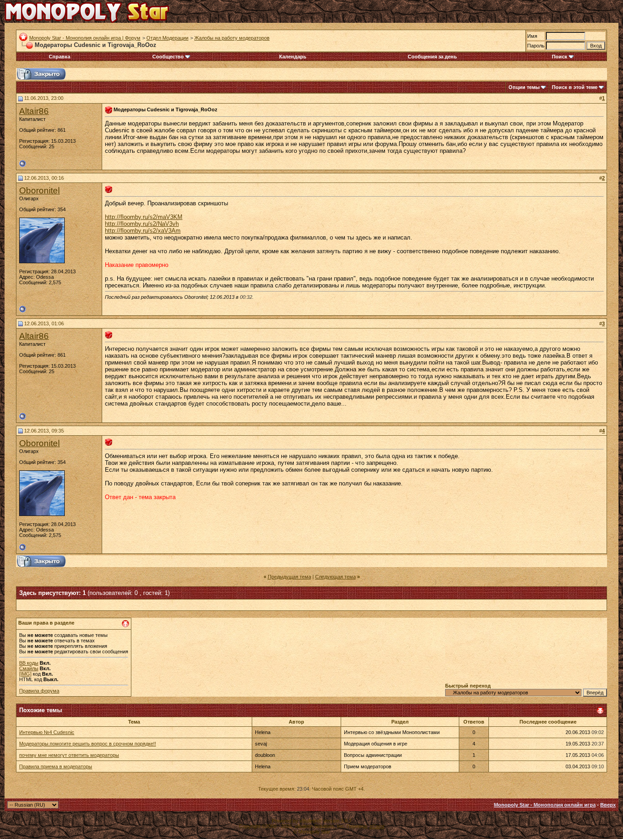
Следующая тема (335, 576)
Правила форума (39, 690)
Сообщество (168, 56)
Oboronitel (39, 190)
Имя (532, 36)
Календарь (292, 56)
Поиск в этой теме (574, 87)
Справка (59, 56)
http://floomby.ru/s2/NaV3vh (142, 223)
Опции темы (524, 87)
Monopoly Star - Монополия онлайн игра (545, 805)
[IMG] (25, 674)
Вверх (608, 805)
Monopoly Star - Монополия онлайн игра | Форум (84, 38)
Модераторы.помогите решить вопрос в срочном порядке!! (87, 743)
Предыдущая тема (289, 576)
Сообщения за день (432, 56)
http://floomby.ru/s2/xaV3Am (143, 230)
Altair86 (34, 111)
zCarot (376, 826)
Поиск (559, 56)
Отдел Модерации (167, 38)
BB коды (28, 663)
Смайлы (28, 668)
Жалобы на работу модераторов (232, 38)
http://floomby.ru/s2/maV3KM (143, 217)
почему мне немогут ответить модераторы (69, 755)
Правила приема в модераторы (55, 766)
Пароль (536, 45)
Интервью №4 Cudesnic (46, 732)
